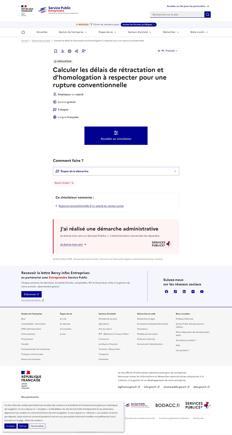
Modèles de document (147, 334)
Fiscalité (25, 344)
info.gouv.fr (150, 387)
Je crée (63, 318)
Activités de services (108, 318)
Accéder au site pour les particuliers (186, 6)
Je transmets (65, 329)
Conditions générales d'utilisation (174, 418)
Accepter (10, 426)
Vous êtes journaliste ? (186, 340)
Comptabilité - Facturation (33, 324)
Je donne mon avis (71, 244)
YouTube (202, 291)
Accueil (24, 40)
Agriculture (104, 324)
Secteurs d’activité (138, 32)
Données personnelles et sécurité (140, 418)
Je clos (63, 334)
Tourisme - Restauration (109, 349)
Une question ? (182, 350)
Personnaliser (37, 426)
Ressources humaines (30, 359)
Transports (103, 354)
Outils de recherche (146, 339)
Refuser (23, 426)
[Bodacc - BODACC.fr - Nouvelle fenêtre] (167, 405)
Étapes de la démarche (74, 171)
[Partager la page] (76, 51)
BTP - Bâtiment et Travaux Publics (114, 334)
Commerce (104, 339)
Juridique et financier (108, 344)
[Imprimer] (69, 51)
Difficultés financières (31, 329)
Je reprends (65, 324)
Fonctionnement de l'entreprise (35, 349)
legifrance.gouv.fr (127, 387)
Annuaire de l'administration (150, 344)
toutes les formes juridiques (137, 24)
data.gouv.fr (200, 387)
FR (168, 50)
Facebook (166, 291)
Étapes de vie (106, 32)
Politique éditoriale (184, 318)
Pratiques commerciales (32, 354)
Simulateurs (142, 329)
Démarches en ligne (146, 318)
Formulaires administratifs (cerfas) (152, 324)
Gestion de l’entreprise (71, 32)
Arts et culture (105, 329)
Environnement (28, 334)
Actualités (42, 32)
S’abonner (30, 294)
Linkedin (184, 291)
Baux (23, 318)
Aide (178, 345)
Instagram (193, 291)
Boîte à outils (197, 32)
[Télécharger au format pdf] (62, 51)
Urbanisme (103, 359)
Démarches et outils (41, 40)
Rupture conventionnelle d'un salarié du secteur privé (91, 206)
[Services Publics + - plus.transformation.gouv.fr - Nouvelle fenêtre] (198, 405)
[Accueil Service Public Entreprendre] (58, 13)
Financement (27, 339)
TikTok (175, 291)
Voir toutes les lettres (31, 300)
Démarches (169, 32)
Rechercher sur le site (207, 14)
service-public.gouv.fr (175, 387)
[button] (83, 51)
